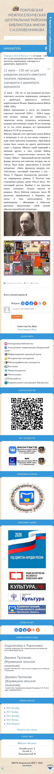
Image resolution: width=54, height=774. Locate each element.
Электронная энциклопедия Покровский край (26, 349)
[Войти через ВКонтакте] (27, 303)
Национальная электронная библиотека (28, 382)
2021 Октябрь (12, 708)
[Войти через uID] (23, 303)
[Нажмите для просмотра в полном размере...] (27, 238)
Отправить (17, 317)
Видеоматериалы (17, 370)
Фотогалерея (14, 374)
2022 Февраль (13, 723)
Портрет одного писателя (14, 283)
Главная (7, 55)
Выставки (13, 366)
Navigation (12, 48)
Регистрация (24, 329)
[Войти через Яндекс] (35, 303)
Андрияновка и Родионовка (23, 645)
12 (30, 55)
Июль (23, 55)
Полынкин (35, 283)
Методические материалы (21, 358)
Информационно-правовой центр (24, 354)
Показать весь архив (27, 729)
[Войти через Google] (40, 303)
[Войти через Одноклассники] (44, 303)
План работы (14, 378)
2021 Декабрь (12, 716)
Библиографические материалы (24, 362)
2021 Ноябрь (12, 712)
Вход (34, 329)
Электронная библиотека (20, 343)
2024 (16, 55)
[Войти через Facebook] (31, 303)
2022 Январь (12, 719)
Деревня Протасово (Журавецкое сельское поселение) (19, 662)
